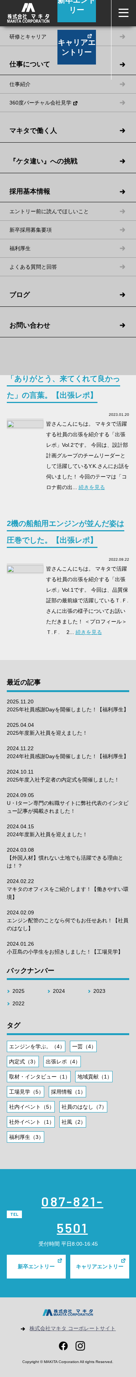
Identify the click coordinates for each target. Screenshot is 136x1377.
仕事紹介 (20, 84)
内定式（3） (24, 1062)
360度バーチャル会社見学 (40, 103)
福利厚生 (20, 248)
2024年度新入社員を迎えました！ (47, 830)
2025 (18, 991)
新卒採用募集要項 (30, 230)
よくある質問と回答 (33, 267)
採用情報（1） (68, 1092)
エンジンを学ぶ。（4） (37, 1046)
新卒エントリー (36, 1266)
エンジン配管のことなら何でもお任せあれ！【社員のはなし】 (67, 920)
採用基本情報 (29, 191)
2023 (99, 991)
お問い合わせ (29, 325)
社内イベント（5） (31, 1107)
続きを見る (92, 487)
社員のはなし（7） (84, 1107)
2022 (18, 1003)
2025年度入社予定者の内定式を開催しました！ (63, 776)
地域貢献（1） (94, 1077)
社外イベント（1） (31, 1122)
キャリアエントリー (77, 47)
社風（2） (74, 1122)
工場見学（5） (26, 1092)
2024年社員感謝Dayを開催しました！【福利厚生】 (68, 752)
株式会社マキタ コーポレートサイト (72, 1328)
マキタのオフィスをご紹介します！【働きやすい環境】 (67, 889)
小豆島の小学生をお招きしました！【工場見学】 (65, 948)
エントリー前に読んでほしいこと (49, 211)
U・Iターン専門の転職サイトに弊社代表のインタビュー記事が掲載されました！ (67, 803)
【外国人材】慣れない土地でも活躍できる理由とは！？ (65, 858)
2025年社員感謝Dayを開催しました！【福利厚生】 (68, 705)
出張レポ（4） (63, 1062)
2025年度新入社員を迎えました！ (47, 729)
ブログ (19, 294)
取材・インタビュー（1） (39, 1077)
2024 (59, 991)
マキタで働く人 (33, 130)
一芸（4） (84, 1046)
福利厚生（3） (26, 1137)
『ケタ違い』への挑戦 (43, 161)
